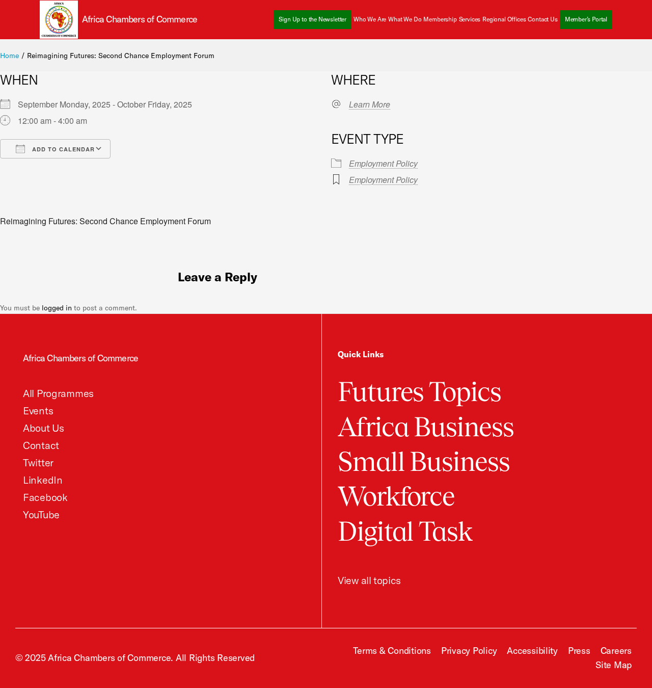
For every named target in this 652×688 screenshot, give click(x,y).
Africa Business (426, 426)
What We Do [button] (404, 19)
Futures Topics (419, 391)
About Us (43, 427)
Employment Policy (383, 163)
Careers (616, 650)
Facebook (45, 497)
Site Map (613, 665)
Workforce (396, 496)
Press (579, 650)
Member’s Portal (586, 19)
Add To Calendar (62, 149)
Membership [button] (439, 19)
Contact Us (542, 19)
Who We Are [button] (370, 19)
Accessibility (532, 650)
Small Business (424, 461)
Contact (41, 445)
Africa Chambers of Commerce (80, 358)
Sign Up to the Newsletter (312, 19)
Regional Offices (504, 19)
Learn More (369, 104)
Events (38, 410)
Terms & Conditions (391, 650)
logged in (57, 307)
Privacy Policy (469, 650)
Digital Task (405, 531)
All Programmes (58, 393)
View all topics (369, 580)
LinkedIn (43, 479)
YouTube (41, 514)
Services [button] (470, 19)
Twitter (38, 462)
